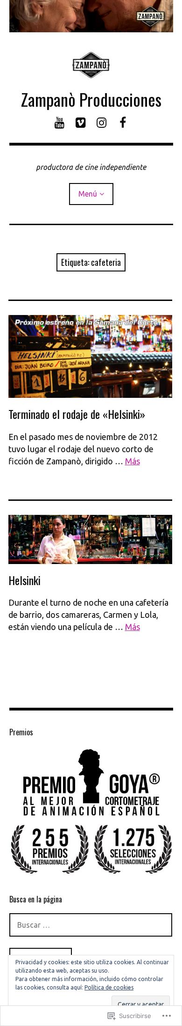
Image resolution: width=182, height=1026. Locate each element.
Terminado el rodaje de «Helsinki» (76, 413)
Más (132, 461)
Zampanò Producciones (91, 99)
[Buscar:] (91, 924)
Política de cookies (108, 987)
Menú (87, 194)
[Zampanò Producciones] (91, 16)
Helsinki (24, 580)
